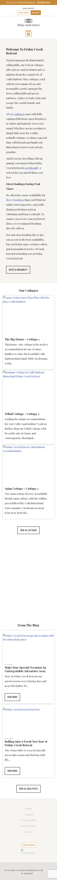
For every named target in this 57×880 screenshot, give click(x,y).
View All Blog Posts (28, 788)
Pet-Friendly (28, 820)
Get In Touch (23, 12)
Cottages (28, 814)
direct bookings (15, 200)
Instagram (54, 13)
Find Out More (28, 599)
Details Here (43, 2)
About (28, 808)
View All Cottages (28, 530)
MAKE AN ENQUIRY (29, 845)
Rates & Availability (18, 269)
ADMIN (36, 873)
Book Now (35, 12)
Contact (28, 831)
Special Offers (28, 826)
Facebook (14, 13)
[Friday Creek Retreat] (28, 23)
